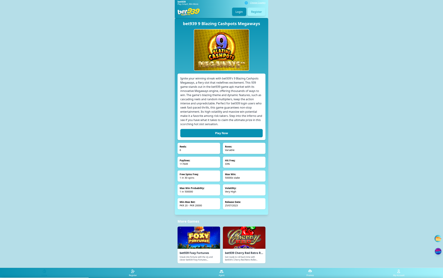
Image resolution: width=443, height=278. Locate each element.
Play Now (221, 133)
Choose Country (257, 2)
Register (256, 12)
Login (239, 12)
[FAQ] (438, 238)
